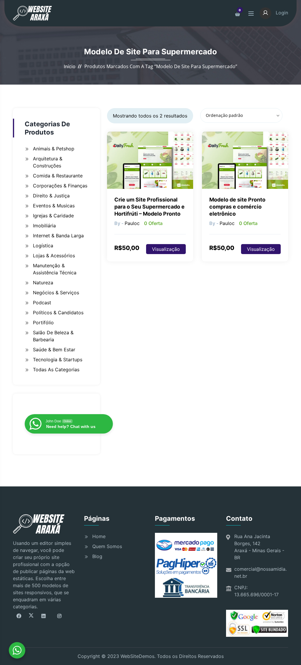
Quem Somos (107, 546)
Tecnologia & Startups (57, 359)
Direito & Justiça (51, 196)
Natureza (43, 283)
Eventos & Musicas (54, 206)
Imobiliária (44, 226)
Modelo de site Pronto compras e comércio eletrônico (237, 207)
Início (70, 66)
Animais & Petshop (53, 149)
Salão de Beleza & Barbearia (53, 336)
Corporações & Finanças (60, 186)
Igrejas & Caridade (53, 216)
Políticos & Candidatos (58, 312)
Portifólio (43, 322)
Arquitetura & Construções (47, 162)
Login (281, 13)
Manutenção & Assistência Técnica (54, 269)
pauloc (132, 223)
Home (99, 536)
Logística (43, 245)
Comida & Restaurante (58, 176)
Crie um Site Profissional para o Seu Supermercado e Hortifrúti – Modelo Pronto (149, 207)
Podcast (42, 302)
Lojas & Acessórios (54, 255)
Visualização (166, 249)
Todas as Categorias (56, 369)
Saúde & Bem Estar (54, 349)
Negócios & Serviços (56, 292)
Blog (97, 556)
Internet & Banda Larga (58, 236)
